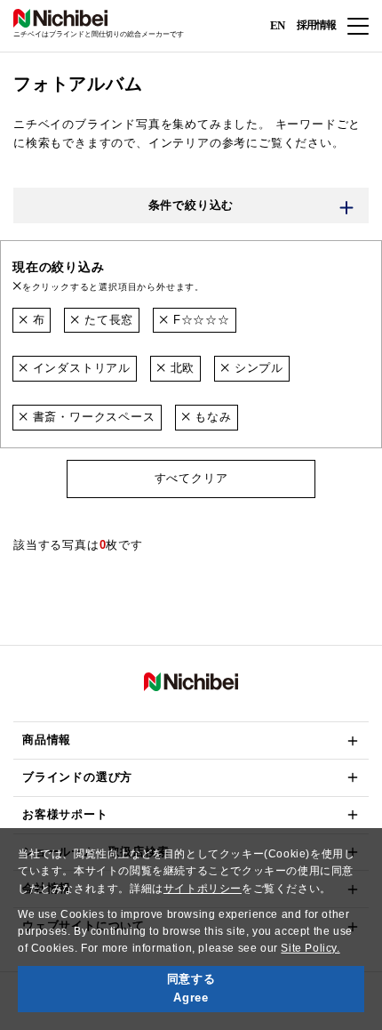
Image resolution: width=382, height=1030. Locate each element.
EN (277, 24)
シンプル (256, 367)
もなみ (210, 416)
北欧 (180, 367)
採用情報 (316, 25)
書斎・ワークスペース (91, 416)
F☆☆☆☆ (199, 319)
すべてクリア (191, 478)
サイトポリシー (202, 888)
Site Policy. (310, 948)
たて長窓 (106, 319)
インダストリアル (79, 367)
